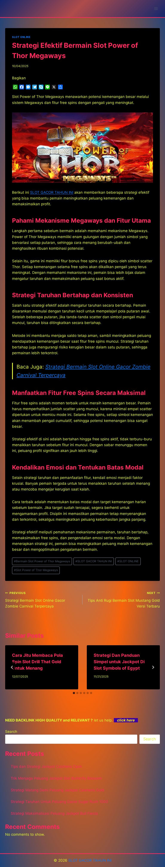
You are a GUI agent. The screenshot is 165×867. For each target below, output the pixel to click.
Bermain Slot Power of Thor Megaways (42, 561)
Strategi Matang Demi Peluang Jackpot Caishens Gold (57, 790)
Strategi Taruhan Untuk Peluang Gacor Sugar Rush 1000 (59, 802)
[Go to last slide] (12, 667)
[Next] (153, 667)
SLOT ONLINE (21, 37)
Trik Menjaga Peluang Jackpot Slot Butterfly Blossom (56, 778)
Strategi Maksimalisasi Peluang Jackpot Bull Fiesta (54, 813)
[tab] (74, 693)
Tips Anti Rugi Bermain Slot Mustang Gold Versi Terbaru (124, 599)
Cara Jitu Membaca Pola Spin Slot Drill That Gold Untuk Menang (37, 662)
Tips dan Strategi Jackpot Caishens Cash (46, 766)
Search (11, 731)
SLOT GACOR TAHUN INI (93, 561)
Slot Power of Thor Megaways (36, 570)
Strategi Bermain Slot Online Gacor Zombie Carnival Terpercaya (35, 599)
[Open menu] (156, 8)
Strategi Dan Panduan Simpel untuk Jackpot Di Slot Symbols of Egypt (119, 662)
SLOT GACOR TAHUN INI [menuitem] (51, 192)
